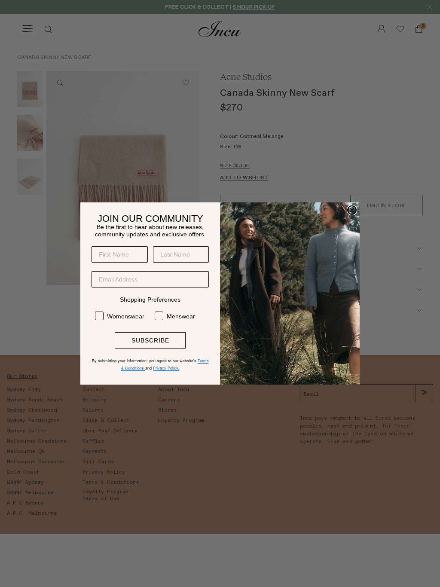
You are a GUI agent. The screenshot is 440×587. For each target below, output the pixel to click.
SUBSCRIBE (150, 340)
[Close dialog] (352, 210)
